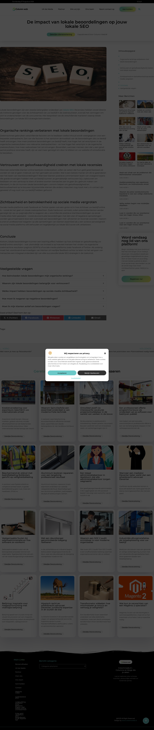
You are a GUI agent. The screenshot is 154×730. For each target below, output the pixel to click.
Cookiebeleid (75, 378)
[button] (105, 353)
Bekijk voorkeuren (92, 373)
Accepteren (62, 373)
